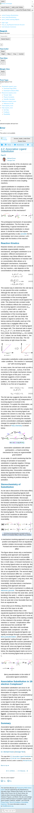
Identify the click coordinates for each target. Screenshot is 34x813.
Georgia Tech (11, 160)
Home (9, 144)
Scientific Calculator (9, 99)
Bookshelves (21, 144)
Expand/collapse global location (32, 144)
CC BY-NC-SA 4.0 (15, 758)
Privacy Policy (5, 802)
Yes (4, 781)
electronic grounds (7, 590)
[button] (6, 112)
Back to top (4, 765)
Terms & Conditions (15, 802)
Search (3, 810)
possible (24, 234)
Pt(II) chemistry (16, 426)
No (11, 781)
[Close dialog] (1, 130)
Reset (3, 51)
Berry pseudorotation (8, 637)
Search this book (5, 33)
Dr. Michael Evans (7, 752)
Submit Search (5, 39)
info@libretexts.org (7, 806)
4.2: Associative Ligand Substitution (20, 756)
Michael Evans (11, 158)
